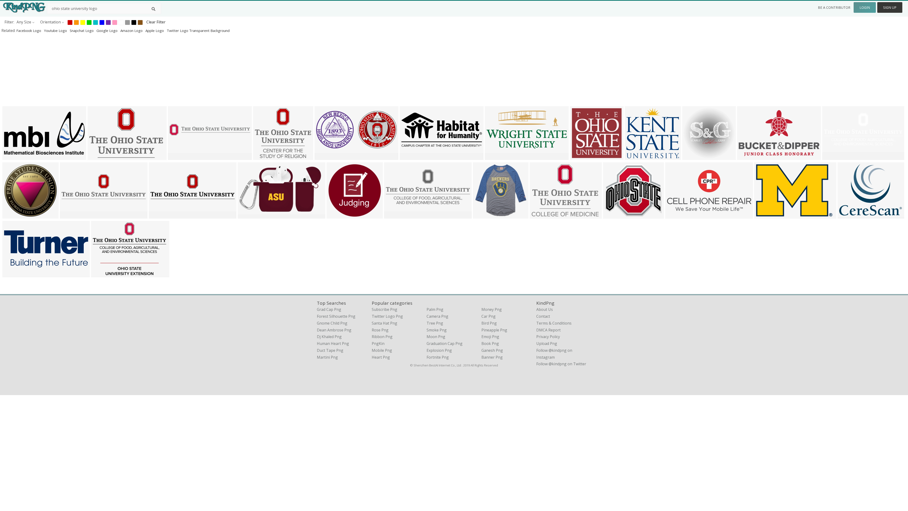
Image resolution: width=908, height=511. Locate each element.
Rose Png (380, 330)
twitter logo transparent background (198, 30)
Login (865, 7)
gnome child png (332, 323)
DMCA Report (548, 330)
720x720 (481, 215)
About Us (544, 309)
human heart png (333, 343)
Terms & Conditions (554, 323)
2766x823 (177, 156)
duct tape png (330, 350)
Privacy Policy (548, 336)
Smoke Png (437, 330)
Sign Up (889, 7)
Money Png (491, 309)
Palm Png (435, 309)
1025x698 (763, 215)
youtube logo (56, 30)
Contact (543, 316)
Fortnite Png (438, 357)
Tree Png (435, 323)
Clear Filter (156, 22)
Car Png (488, 316)
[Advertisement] (142, 69)
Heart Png (381, 357)
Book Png (490, 343)
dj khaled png (329, 336)
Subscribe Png (384, 309)
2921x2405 (848, 215)
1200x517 (832, 156)
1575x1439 (263, 156)
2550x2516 (13, 215)
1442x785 (12, 156)
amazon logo (132, 30)
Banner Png (492, 357)
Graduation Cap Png (445, 343)
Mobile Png (382, 350)
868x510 (674, 215)
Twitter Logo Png (387, 316)
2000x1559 (540, 215)
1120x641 (746, 156)
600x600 (246, 215)
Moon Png (436, 336)
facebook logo (29, 30)
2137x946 (12, 274)
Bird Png (489, 323)
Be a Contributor (834, 7)
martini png (327, 357)
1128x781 (97, 156)
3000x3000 (325, 156)
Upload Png (546, 343)
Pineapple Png (494, 330)
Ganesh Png (492, 350)
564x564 (691, 156)
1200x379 (158, 215)
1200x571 (494, 156)
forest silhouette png (336, 316)
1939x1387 (101, 274)
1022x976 (634, 156)
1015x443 (409, 156)
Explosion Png (439, 350)
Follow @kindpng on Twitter (561, 363)
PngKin (378, 343)
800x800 (611, 215)
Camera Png (437, 316)
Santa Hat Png (384, 323)
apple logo (155, 30)
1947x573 (69, 215)
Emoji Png (490, 336)
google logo (107, 30)
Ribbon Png (382, 336)
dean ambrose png (334, 330)
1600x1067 (580, 156)
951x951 (335, 215)
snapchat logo (82, 30)
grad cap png (329, 309)
